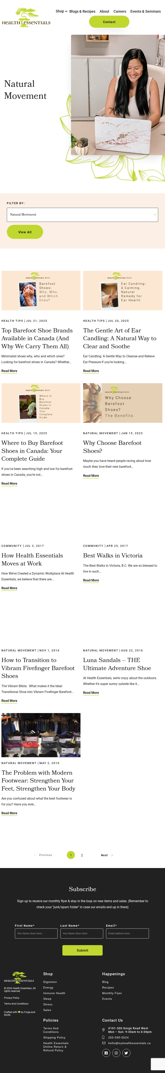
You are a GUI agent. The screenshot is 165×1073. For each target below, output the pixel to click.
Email (111, 925)
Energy (48, 987)
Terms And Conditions (16, 1003)
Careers (119, 11)
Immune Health (54, 993)
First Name (25, 925)
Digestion (50, 981)
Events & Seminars (145, 11)
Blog (105, 981)
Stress (48, 1004)
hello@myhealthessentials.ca (129, 1043)
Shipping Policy (54, 1037)
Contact (109, 22)
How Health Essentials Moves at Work (32, 560)
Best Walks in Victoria (113, 556)
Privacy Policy (11, 997)
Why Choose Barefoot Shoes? (112, 448)
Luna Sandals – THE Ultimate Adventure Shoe (117, 665)
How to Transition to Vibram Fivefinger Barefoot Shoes (38, 669)
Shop (60, 11)
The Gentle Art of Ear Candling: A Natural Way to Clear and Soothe (119, 339)
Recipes (108, 987)
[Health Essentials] (26, 25)
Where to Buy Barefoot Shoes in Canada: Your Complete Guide (32, 452)
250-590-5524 (118, 1037)
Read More (9, 371)
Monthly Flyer (112, 993)
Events (107, 998)
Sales (47, 1010)
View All (25, 232)
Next (104, 855)
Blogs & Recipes (82, 11)
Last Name (69, 925)
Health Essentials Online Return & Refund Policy (56, 1046)
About (104, 11)
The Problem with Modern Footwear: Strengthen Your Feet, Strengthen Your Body (38, 781)
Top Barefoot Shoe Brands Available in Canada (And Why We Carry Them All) (37, 339)
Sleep (47, 998)
